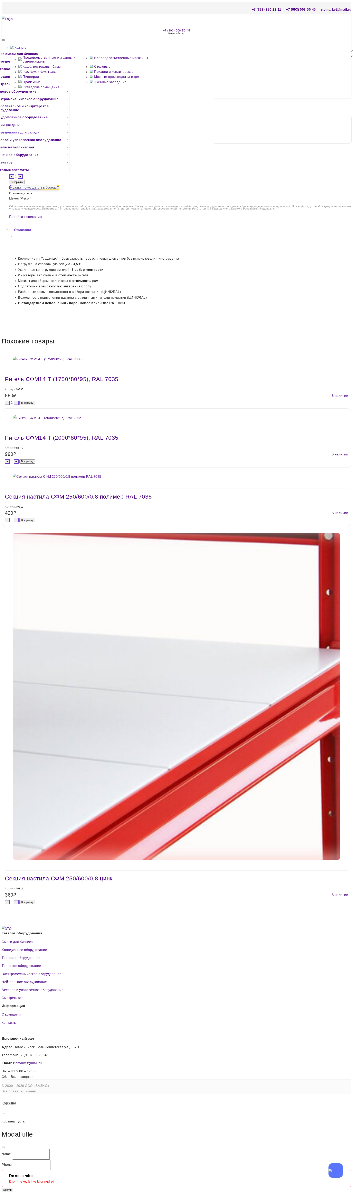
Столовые (102, 66)
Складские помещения (41, 87)
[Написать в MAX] (335, 1170)
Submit (7, 1189)
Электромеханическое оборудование (31, 974)
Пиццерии (31, 76)
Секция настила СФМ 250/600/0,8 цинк (58, 878)
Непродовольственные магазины (121, 58)
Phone (7, 1164)
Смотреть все (12, 998)
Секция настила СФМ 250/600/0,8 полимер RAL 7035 (78, 496)
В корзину (17, 182)
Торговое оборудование (21, 958)
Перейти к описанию (25, 217)
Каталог (21, 47)
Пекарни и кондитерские (114, 71)
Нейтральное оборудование (24, 982)
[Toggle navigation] (3, 40)
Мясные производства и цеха (118, 76)
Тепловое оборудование (21, 966)
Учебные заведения (110, 82)
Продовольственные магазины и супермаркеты (49, 59)
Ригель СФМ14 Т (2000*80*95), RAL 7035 (61, 438)
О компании (11, 1014)
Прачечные (32, 82)
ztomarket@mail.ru (27, 1063)
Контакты (9, 1022)
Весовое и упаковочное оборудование (33, 990)
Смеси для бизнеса (17, 942)
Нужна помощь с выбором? (34, 187)
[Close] (3, 1113)
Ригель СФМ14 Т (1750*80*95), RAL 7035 (61, 379)
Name (6, 1154)
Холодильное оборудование (24, 950)
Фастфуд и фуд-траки (40, 71)
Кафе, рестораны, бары (42, 66)
